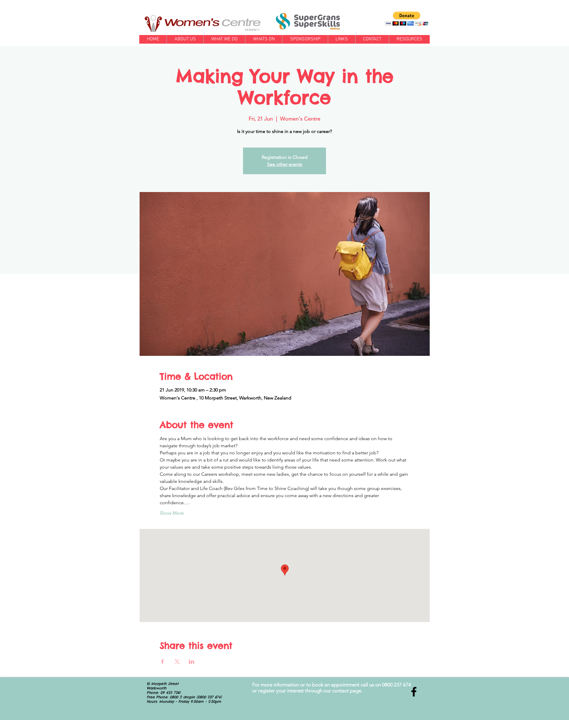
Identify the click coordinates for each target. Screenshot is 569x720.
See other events (284, 164)
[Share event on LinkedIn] (191, 661)
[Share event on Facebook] (162, 661)
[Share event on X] (177, 661)
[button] (407, 19)
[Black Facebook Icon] (413, 691)
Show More (172, 513)
